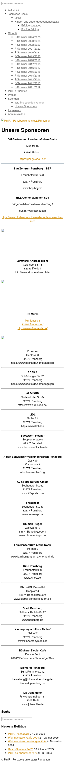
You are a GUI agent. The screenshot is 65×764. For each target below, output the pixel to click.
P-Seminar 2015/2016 (27, 72)
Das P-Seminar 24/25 (20, 749)
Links (18, 18)
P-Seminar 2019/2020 (27, 56)
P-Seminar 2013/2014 (27, 79)
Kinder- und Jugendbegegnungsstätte (37, 21)
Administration (16, 114)
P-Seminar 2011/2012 (27, 87)
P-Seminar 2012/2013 (27, 83)
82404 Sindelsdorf (32, 324)
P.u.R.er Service (17, 91)
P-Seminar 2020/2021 (27, 52)
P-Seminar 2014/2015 (27, 75)
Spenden (13, 98)
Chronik (12, 33)
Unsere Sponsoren (26, 106)
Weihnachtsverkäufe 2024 (23, 737)
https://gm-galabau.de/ (33, 159)
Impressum (14, 110)
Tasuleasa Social (18, 14)
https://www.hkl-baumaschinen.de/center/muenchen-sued (32, 219)
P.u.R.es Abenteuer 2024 (23, 753)
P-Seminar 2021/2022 (27, 48)
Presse (12, 95)
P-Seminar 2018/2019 (27, 60)
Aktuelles (13, 10)
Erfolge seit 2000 (31, 25)
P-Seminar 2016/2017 (27, 68)
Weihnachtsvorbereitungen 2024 (27, 741)
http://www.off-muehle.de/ (33, 328)
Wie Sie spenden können (29, 102)
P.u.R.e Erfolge (30, 29)
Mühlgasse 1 (32, 320)
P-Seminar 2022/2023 (27, 45)
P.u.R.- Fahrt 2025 (18, 734)
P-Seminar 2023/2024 (27, 41)
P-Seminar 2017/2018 (27, 64)
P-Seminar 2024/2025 (27, 37)
